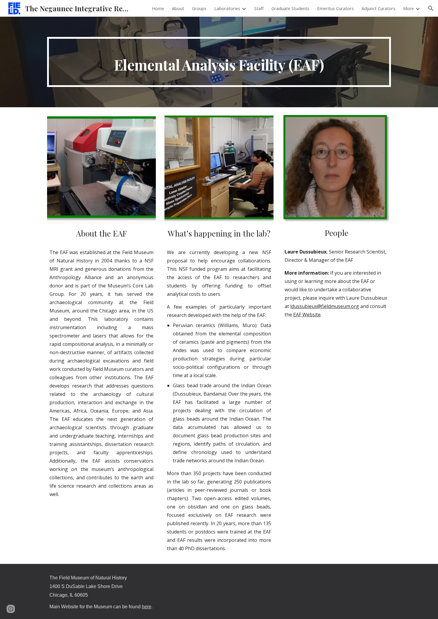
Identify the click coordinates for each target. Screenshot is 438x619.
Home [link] (158, 8)
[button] (431, 8)
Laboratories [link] (227, 8)
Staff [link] (259, 8)
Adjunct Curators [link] (378, 8)
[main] (219, 62)
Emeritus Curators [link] (335, 8)
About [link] (178, 8)
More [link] (408, 8)
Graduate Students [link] (290, 8)
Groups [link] (199, 8)
